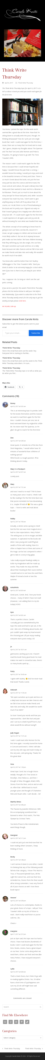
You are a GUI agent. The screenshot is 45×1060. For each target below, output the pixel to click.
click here (22, 301)
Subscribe (36, 333)
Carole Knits (16, 1056)
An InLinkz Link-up (9, 306)
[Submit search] (40, 1007)
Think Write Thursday (25, 83)
